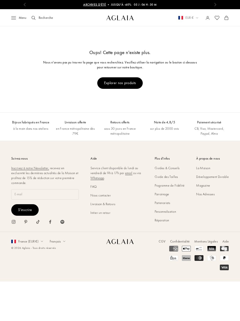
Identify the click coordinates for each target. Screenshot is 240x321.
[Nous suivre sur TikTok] (38, 221)
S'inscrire (25, 209)
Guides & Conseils (167, 168)
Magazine (203, 185)
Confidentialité (180, 241)
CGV (162, 241)
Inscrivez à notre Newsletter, (30, 168)
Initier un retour (100, 213)
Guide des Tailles (166, 177)
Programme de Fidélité (169, 185)
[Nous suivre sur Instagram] (13, 221)
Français (55, 241)
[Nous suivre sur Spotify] (62, 221)
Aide (225, 241)
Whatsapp (97, 178)
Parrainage (162, 194)
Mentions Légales (206, 241)
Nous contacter (100, 195)
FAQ (93, 186)
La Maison (203, 168)
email (128, 173)
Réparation (162, 220)
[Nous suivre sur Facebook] (50, 221)
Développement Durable (212, 177)
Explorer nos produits (120, 82)
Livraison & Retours (102, 204)
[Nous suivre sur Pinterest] (25, 221)
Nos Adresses (205, 194)
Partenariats (162, 203)
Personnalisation (165, 211)
